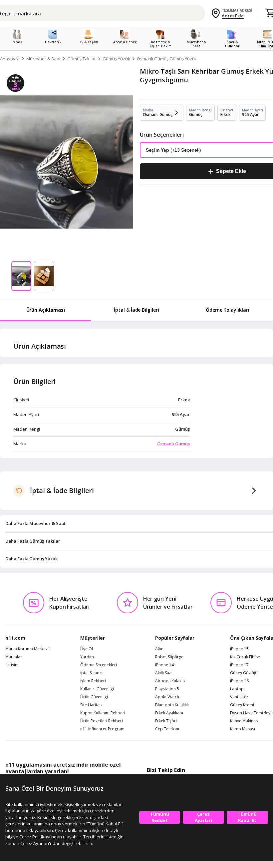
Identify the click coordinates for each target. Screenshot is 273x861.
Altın (159, 649)
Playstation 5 (167, 689)
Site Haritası (91, 705)
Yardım (87, 657)
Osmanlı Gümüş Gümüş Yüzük (167, 59)
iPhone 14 (164, 665)
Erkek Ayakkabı (169, 713)
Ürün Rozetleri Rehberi (101, 721)
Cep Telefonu (167, 729)
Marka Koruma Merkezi (27, 649)
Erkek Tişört (166, 721)
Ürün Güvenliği (94, 697)
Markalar (13, 657)
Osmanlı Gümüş (173, 444)
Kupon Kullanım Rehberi (102, 713)
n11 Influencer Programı (103, 729)
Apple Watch (167, 697)
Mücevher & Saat (43, 59)
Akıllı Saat (164, 673)
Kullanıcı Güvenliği (97, 689)
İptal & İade (91, 673)
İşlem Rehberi (93, 681)
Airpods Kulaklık (170, 681)
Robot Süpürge (169, 657)
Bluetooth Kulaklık (172, 705)
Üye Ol (86, 649)
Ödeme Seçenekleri (98, 665)
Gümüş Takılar (81, 59)
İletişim (12, 665)
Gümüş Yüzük (116, 59)
